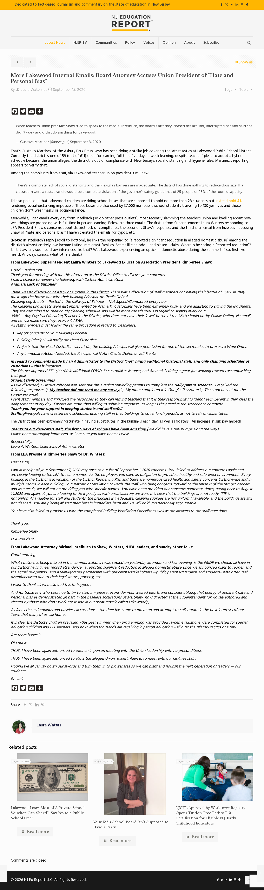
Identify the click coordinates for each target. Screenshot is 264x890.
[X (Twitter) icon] (226, 4)
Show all (246, 62)
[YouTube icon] (231, 4)
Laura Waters (31, 90)
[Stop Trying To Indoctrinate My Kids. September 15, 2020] (260, 873)
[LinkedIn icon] (236, 4)
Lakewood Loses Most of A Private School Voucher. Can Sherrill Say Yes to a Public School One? (48, 813)
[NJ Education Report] (132, 23)
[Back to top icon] (249, 880)
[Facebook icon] (221, 4)
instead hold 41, (229, 201)
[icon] (247, 4)
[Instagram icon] (242, 4)
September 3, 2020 (85, 141)
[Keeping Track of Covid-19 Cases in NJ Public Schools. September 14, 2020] (3, 873)
